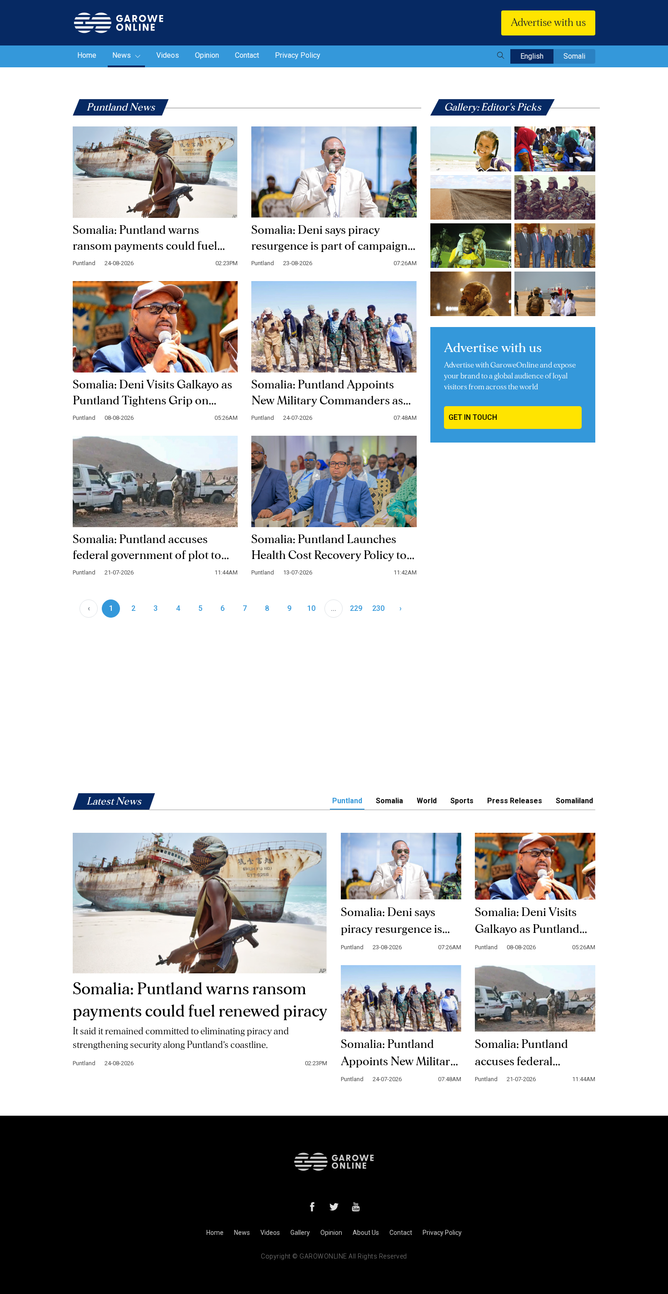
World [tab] (427, 800)
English (531, 56)
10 (311, 608)
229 (356, 608)
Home (86, 55)
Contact (247, 55)
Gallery (300, 1232)
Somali (574, 56)
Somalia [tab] (389, 800)
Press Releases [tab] (514, 800)
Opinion (207, 55)
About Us (366, 1232)
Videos (167, 55)
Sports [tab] (462, 800)
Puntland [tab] (347, 800)
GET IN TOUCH (473, 417)
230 (378, 608)
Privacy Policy (297, 55)
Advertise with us (548, 22)
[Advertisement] (512, 517)
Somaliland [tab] (574, 800)
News (122, 55)
